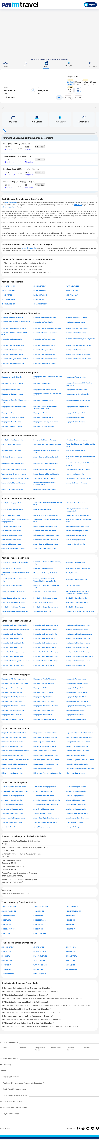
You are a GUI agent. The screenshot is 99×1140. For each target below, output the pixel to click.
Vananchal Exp (9, 182)
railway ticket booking (28, 248)
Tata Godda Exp (9, 156)
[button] (77, 90)
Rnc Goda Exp (9, 169)
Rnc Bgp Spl (8, 144)
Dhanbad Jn (10, 149)
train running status (8, 207)
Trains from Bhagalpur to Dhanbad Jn (16, 893)
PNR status (78, 205)
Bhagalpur (29, 149)
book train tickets (11, 203)
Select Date (39, 147)
